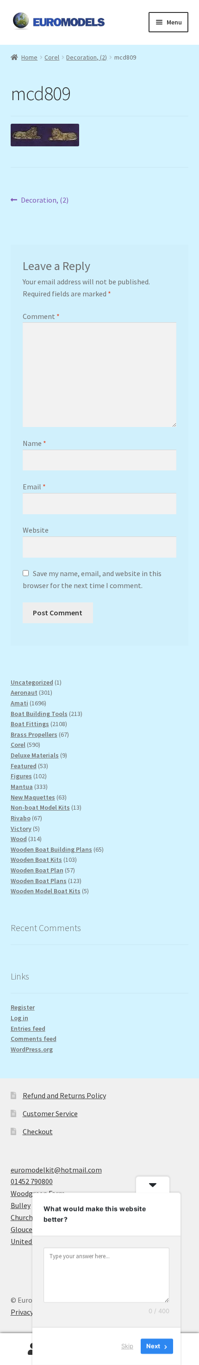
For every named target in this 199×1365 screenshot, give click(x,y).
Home (29, 57)
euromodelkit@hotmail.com (56, 1169)
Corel (51, 57)
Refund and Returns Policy (64, 1095)
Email (34, 486)
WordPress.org (32, 1049)
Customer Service (50, 1113)
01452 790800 (32, 1181)
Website (36, 530)
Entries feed (28, 1028)
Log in (19, 1018)
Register (23, 1007)
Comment (41, 316)
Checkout (38, 1131)
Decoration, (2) (86, 57)
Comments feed (33, 1038)
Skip (127, 1346)
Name (34, 443)
